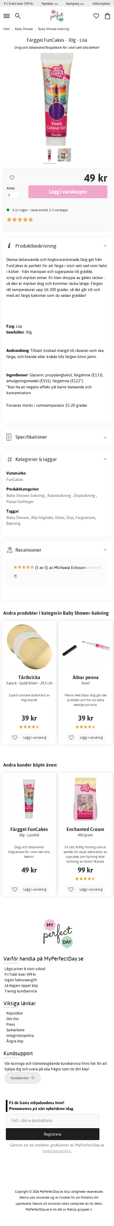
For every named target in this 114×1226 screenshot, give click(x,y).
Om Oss (12, 1018)
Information (101, 3)
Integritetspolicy (20, 1035)
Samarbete (15, 1030)
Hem (6, 29)
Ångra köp (14, 1041)
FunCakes (14, 479)
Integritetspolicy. (57, 1150)
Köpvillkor (14, 1013)
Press (10, 1024)
